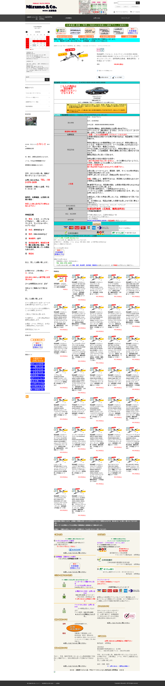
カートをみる (136, 12)
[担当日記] (31, 125)
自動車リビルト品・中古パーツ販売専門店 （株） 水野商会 (39, 18)
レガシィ (126, 6)
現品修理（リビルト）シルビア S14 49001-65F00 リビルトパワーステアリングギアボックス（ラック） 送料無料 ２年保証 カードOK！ (79, 469)
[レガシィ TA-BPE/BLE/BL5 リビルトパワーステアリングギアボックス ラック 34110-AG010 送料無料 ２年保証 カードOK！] (61, 460)
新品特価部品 (29, 106)
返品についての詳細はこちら (105, 70)
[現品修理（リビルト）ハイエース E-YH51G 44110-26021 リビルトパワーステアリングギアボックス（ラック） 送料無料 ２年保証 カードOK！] (61, 339)
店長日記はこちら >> (32, 329)
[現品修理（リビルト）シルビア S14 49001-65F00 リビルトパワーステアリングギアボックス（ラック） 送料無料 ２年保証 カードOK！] (79, 460)
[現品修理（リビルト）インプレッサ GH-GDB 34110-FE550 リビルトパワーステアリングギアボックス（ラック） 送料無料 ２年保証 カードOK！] (97, 370)
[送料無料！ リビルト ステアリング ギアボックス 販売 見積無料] (61, 278)
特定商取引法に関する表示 (47, 683)
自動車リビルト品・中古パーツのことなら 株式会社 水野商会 (97, 670)
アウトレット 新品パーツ (32, 97)
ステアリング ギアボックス (104, 45)
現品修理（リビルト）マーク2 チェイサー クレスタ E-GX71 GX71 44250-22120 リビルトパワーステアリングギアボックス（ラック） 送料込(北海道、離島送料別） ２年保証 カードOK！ (79, 318)
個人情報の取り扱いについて (33, 683)
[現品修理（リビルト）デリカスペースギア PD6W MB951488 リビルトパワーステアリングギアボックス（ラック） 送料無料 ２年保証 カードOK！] (115, 430)
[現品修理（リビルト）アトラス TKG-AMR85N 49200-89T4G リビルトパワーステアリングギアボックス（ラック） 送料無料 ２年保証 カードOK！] (61, 400)
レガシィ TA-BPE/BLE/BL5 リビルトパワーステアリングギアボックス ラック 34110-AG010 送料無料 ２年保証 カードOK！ (60, 469)
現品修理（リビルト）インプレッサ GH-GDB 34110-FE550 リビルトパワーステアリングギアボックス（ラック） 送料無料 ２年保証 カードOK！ (96, 380)
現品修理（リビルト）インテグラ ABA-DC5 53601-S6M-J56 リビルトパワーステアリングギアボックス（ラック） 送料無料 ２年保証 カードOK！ (114, 380)
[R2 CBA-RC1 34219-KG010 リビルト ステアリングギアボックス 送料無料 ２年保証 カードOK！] (133, 460)
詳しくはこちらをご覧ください (75, 553)
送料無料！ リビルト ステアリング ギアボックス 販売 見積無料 (61, 285)
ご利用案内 (68, 18)
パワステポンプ (134, 6)
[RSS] (27, 397)
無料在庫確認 (105, 128)
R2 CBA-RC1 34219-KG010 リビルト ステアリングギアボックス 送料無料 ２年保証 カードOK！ (132, 468)
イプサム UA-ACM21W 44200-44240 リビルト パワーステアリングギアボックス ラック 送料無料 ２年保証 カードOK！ (60, 380)
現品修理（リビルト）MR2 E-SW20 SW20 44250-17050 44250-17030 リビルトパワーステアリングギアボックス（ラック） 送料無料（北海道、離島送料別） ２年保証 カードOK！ (97, 441)
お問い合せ (96, 18)
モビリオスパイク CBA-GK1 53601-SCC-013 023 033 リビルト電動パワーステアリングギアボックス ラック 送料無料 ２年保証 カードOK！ (114, 469)
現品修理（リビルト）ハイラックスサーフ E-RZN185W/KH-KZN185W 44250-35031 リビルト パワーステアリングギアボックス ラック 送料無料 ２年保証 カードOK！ (97, 411)
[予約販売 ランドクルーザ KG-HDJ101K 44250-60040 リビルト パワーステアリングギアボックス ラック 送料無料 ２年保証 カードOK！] (79, 400)
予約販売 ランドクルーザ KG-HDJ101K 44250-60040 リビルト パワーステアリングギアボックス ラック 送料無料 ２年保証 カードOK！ (79, 410)
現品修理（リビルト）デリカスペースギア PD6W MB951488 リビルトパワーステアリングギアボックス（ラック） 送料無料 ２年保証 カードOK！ (114, 440)
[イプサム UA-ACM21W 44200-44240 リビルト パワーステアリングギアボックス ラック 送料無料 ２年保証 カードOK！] (61, 370)
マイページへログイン (122, 12)
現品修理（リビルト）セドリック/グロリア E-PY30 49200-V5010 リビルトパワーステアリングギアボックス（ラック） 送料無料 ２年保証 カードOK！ (114, 410)
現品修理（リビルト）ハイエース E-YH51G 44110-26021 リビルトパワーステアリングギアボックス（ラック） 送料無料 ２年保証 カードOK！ (61, 348)
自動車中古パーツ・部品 (32, 102)
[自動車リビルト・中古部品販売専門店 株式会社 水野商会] (41, 11)
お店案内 (58, 683)
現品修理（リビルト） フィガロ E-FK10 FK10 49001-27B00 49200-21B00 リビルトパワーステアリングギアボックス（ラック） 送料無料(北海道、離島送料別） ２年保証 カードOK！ (133, 350)
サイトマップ (125, 18)
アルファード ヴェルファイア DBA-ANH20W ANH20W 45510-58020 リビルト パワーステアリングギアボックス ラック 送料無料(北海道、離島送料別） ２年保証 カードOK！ (133, 441)
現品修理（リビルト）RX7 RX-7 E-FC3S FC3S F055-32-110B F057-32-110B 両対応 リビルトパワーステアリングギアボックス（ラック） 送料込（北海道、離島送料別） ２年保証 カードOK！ (115, 350)
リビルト (118, 6)
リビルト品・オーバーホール (89, 45)
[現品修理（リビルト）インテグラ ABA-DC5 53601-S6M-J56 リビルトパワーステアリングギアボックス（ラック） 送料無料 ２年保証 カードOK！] (115, 370)
